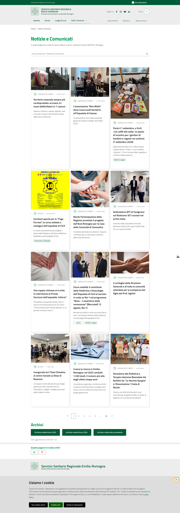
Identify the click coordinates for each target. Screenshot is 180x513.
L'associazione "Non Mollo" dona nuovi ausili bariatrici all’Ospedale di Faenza (87, 109)
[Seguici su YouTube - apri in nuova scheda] (124, 11)
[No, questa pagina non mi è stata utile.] (42, 452)
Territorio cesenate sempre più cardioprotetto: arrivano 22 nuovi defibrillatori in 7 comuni (49, 103)
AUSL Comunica (44, 28)
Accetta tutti (55, 505)
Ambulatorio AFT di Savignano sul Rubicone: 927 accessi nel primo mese (128, 215)
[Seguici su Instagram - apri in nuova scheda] (120, 11)
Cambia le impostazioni (74, 505)
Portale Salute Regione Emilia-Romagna (43, 2)
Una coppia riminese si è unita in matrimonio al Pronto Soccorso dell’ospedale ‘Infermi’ (50, 293)
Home (33, 28)
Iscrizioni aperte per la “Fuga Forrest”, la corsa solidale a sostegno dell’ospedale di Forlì (49, 222)
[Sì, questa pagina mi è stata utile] (34, 452)
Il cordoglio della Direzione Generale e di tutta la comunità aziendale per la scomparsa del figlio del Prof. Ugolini (129, 288)
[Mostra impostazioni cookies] (178, 257)
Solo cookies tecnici (38, 505)
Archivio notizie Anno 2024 (77, 432)
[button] (146, 11)
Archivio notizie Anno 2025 (45, 432)
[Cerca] (146, 53)
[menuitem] (36, 21)
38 (106, 416)
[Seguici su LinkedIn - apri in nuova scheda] (128, 11)
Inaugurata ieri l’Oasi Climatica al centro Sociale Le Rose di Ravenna (49, 375)
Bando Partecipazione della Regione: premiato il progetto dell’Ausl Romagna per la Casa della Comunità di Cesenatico (88, 222)
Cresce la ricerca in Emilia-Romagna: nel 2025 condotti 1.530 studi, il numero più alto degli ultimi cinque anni (89, 374)
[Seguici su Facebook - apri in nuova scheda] (116, 11)
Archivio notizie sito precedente (109, 432)
